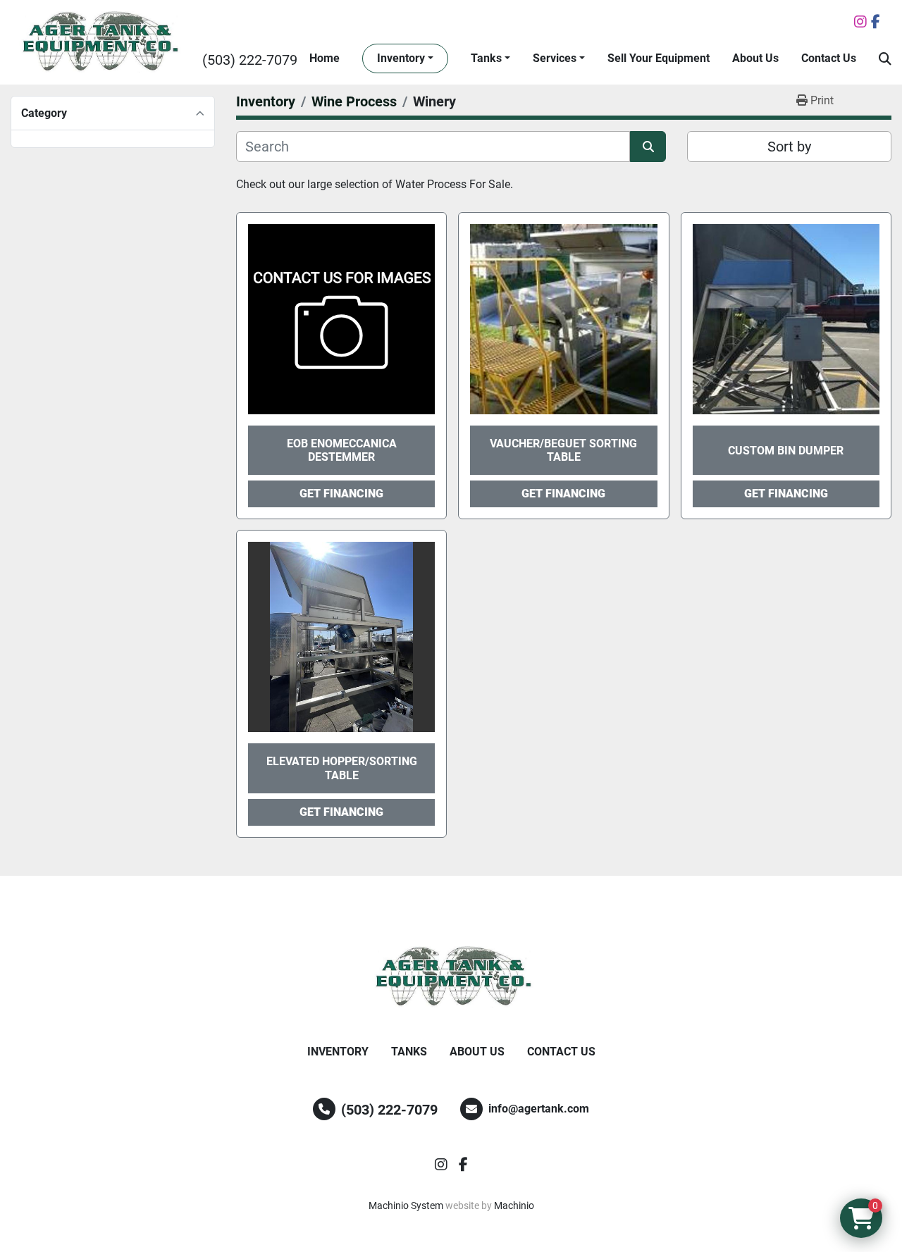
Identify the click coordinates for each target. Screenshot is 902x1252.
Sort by (789, 146)
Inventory (401, 58)
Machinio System (406, 1205)
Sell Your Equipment (658, 58)
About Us (755, 58)
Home (324, 58)
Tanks (486, 58)
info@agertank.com (538, 1108)
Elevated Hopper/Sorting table (341, 768)
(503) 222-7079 (249, 59)
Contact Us (828, 58)
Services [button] (554, 58)
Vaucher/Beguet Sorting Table (563, 450)
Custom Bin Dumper (786, 450)
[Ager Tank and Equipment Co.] (451, 977)
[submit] (648, 146)
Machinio (514, 1205)
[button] (405, 58)
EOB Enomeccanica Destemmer (342, 450)
